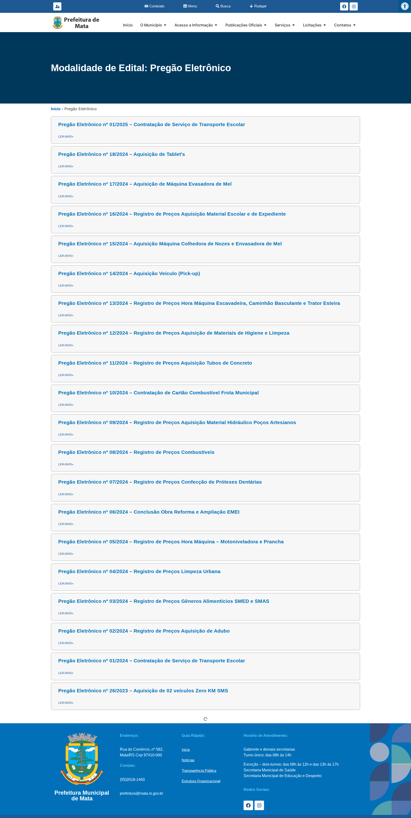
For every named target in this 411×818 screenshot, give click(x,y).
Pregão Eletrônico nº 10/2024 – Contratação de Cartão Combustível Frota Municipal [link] (158, 392)
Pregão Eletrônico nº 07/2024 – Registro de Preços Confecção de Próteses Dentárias (160, 482)
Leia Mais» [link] (65, 136)
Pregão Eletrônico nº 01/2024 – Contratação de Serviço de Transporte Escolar (151, 660)
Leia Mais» (65, 434)
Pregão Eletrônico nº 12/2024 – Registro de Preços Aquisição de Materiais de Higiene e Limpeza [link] (173, 333)
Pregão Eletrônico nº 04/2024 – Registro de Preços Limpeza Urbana (139, 571)
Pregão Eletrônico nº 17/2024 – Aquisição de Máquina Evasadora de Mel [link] (145, 184)
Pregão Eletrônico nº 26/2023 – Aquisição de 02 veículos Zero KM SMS (143, 690)
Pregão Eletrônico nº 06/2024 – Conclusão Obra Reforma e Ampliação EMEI (149, 512)
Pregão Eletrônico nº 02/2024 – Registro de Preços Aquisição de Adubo (144, 631)
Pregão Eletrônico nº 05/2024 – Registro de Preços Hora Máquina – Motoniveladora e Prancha (171, 541)
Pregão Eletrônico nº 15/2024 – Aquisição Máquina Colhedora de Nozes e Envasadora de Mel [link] (170, 243)
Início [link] (56, 108)
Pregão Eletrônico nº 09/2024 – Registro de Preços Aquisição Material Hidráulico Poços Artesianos (177, 422)
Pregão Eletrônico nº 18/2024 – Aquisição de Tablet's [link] (121, 154)
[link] (405, 6)
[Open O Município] (165, 25)
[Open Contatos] (354, 25)
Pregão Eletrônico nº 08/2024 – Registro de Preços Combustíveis (136, 452)
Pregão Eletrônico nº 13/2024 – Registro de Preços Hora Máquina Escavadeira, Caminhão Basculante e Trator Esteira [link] (199, 303)
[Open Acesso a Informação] (216, 25)
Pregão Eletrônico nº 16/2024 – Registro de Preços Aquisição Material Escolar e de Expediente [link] (172, 214)
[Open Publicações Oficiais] (265, 25)
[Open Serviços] (293, 25)
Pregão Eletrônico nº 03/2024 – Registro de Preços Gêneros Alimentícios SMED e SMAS (163, 601)
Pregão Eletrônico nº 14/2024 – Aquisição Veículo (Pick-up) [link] (129, 273)
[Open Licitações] (325, 25)
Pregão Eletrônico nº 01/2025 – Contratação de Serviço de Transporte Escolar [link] (151, 124)
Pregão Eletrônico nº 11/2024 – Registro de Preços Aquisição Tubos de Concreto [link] (155, 363)
